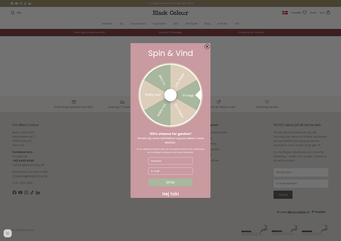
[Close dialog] (207, 46)
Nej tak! (170, 193)
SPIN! (170, 182)
